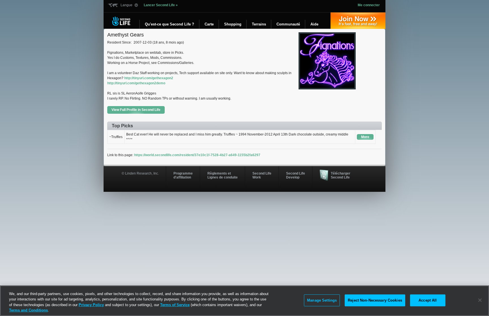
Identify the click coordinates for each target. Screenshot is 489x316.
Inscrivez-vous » (358, 20)
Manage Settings (322, 300)
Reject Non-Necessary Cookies (375, 300)
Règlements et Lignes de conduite (222, 175)
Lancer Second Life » (161, 5)
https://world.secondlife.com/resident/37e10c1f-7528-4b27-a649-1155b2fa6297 (197, 155)
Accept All (428, 300)
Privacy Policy (91, 305)
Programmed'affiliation (183, 175)
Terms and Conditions (28, 310)
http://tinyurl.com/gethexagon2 (148, 78)
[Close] (480, 300)
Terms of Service (175, 305)
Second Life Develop (295, 175)
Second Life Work (261, 175)
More (365, 137)
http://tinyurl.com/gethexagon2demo (136, 83)
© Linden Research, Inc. (140, 173)
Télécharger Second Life (340, 175)
